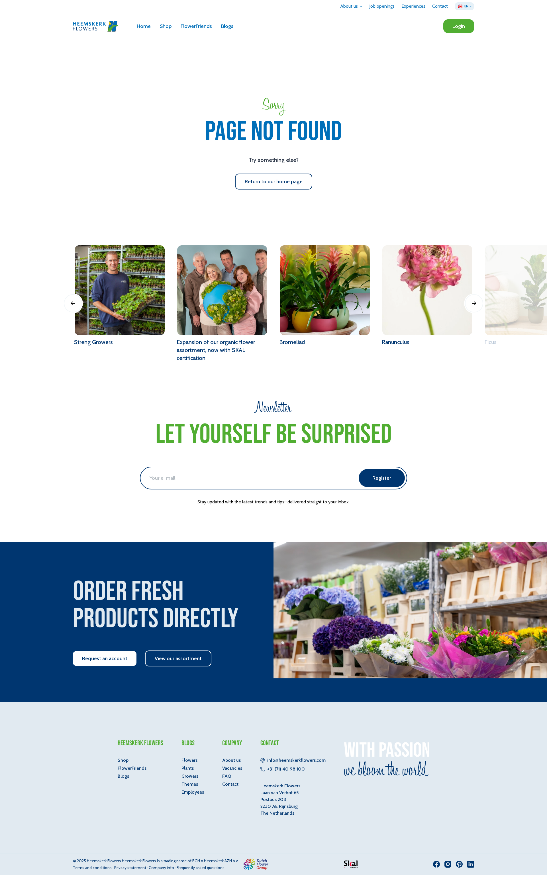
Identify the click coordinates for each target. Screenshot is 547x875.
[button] (351, 6)
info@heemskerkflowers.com (296, 760)
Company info (161, 867)
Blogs (227, 26)
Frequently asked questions (200, 867)
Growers (189, 776)
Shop (166, 26)
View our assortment (178, 658)
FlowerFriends (196, 26)
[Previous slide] (73, 303)
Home (144, 26)
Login (458, 26)
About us (231, 760)
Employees (192, 792)
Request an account (104, 658)
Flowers (189, 760)
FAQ (226, 776)
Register (381, 478)
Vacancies (232, 768)
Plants (187, 768)
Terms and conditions (92, 867)
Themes (189, 784)
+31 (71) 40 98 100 (286, 769)
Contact (230, 784)
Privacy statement (130, 867)
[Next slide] (474, 303)
